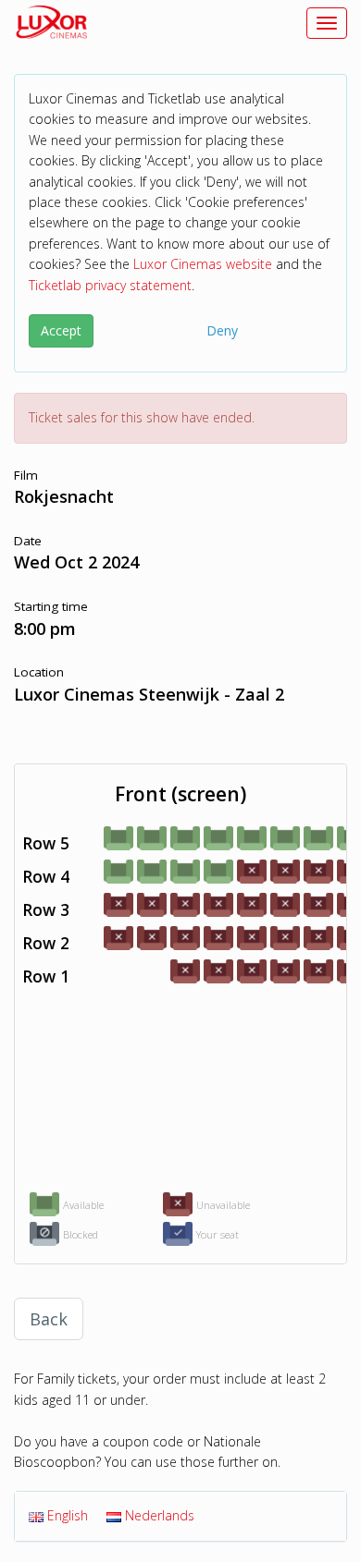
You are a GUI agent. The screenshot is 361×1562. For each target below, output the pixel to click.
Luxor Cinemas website (202, 264)
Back (49, 1319)
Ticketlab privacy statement (110, 285)
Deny (222, 330)
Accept (61, 330)
